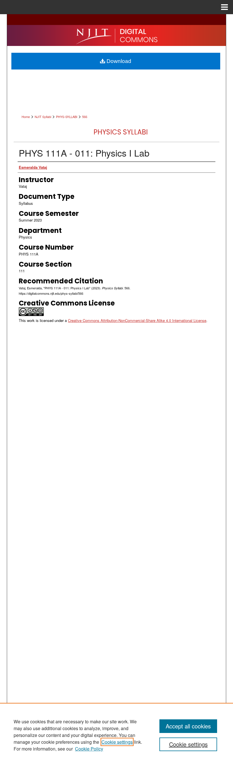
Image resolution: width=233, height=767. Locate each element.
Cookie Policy (89, 748)
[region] (116, 735)
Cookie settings (117, 742)
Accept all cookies (188, 726)
